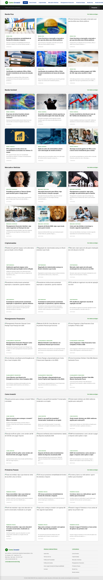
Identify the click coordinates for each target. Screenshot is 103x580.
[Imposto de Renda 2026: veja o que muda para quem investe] (51, 222)
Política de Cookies (48, 563)
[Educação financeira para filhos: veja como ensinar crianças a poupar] (51, 187)
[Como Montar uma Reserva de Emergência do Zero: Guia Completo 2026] (20, 373)
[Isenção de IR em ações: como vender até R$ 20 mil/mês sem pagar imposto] (20, 449)
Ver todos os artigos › (92, 14)
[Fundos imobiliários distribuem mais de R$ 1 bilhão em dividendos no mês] (83, 110)
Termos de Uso (47, 556)
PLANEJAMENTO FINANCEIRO (13, 340)
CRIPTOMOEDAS (10, 265)
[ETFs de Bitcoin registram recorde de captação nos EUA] (83, 297)
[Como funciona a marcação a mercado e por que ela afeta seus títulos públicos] (51, 33)
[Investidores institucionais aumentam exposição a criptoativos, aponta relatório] (20, 297)
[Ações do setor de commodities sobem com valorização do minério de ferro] (51, 146)
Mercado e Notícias (53, 2)
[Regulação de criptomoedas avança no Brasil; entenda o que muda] (51, 263)
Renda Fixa (90, 2)
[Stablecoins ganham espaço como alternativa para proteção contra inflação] (20, 263)
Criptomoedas (42, 2)
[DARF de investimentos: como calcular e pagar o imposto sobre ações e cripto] (83, 449)
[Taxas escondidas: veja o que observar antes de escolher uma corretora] (20, 489)
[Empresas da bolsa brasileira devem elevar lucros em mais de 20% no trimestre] (20, 110)
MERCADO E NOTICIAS (11, 189)
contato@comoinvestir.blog (12, 561)
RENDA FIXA (9, 36)
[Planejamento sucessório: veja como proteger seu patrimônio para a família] (83, 187)
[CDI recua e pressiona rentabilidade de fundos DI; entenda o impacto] (20, 33)
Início (25, 2)
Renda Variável (75, 572)
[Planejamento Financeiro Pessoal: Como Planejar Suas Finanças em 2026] (20, 339)
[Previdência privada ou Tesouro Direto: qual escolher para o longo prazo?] (20, 187)
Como (14, 550)
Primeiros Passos (80, 2)
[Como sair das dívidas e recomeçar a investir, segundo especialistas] (83, 222)
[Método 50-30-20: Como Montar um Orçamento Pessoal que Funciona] (51, 339)
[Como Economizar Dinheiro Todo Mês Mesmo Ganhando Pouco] (83, 373)
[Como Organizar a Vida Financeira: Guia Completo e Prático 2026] (83, 339)
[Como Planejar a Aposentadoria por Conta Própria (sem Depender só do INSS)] (51, 373)
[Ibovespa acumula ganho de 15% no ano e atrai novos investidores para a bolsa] (83, 146)
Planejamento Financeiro (67, 2)
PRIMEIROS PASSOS (11, 491)
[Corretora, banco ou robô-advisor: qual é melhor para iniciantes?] (83, 489)
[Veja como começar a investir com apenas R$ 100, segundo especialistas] (51, 524)
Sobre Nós (46, 553)
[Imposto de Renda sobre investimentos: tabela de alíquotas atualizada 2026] (51, 449)
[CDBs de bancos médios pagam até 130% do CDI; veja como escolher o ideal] (83, 68)
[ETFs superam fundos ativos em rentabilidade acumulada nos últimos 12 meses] (20, 146)
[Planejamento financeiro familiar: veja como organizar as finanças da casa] (20, 222)
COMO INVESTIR (10, 416)
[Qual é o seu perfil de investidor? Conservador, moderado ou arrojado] (51, 414)
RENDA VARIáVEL (10, 111)
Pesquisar (94, 7)
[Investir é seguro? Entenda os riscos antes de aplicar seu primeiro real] (83, 524)
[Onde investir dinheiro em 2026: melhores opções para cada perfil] (83, 414)
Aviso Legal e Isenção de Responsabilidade (54, 566)
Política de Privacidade (49, 559)
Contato (46, 569)
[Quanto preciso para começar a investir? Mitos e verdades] (20, 414)
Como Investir (32, 2)
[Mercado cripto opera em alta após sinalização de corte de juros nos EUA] (83, 263)
